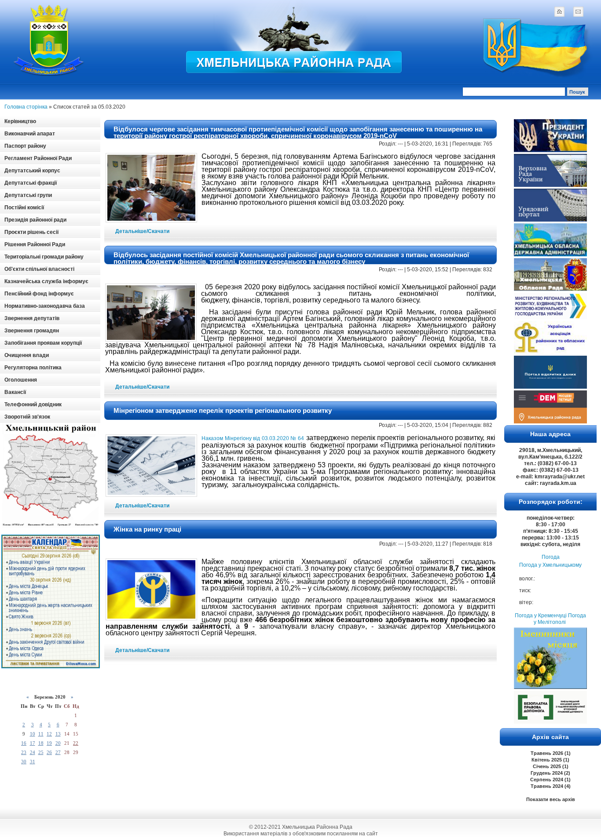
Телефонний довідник (33, 404)
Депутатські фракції (30, 183)
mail (578, 11)
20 (58, 743)
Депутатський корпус (32, 171)
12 (49, 733)
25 (41, 752)
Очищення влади (26, 355)
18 (41, 743)
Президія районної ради (35, 220)
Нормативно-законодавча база (44, 306)
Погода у (550, 565)
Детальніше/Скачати (142, 231)
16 (23, 743)
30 (23, 761)
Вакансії (15, 392)
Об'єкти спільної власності (39, 269)
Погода (551, 557)
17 (32, 743)
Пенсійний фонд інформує (39, 294)
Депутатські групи (28, 195)
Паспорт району (25, 146)
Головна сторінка (26, 107)
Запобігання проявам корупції (43, 343)
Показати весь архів (550, 799)
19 (49, 743)
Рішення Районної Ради (34, 244)
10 (32, 733)
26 (49, 752)
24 (32, 752)
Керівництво (20, 121)
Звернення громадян (31, 331)
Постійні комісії (24, 207)
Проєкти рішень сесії (31, 232)
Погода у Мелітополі (560, 618)
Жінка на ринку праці (147, 529)
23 (23, 752)
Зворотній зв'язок (27, 417)
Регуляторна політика (33, 367)
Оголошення (20, 380)
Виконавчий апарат (29, 134)
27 (58, 752)
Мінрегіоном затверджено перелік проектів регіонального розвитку (223, 410)
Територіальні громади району (44, 257)
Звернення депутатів (31, 318)
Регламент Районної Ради (38, 158)
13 (58, 733)
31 (32, 761)
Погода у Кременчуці (541, 615)
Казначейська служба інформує (46, 281)
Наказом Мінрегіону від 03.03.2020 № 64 (253, 438)
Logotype (49, 40)
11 (41, 733)
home (559, 11)
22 (75, 743)
